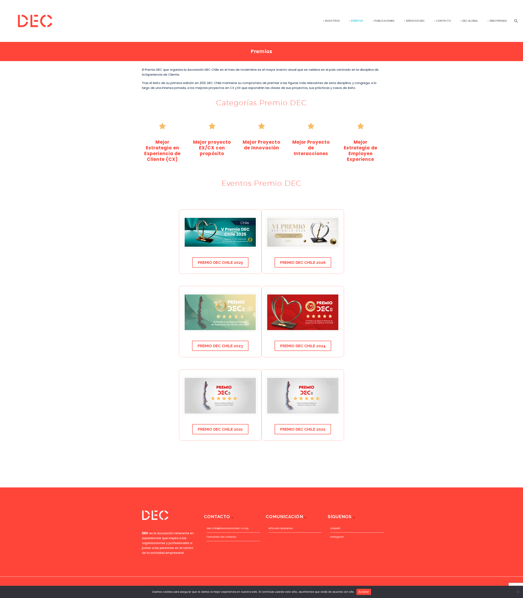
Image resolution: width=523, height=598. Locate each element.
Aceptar (364, 591)
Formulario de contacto (221, 537)
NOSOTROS (332, 20)
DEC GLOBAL (470, 20)
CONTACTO (443, 20)
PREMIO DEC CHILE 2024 (303, 346)
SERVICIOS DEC (415, 20)
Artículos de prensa (280, 528)
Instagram (337, 537)
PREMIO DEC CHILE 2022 (302, 429)
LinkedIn (335, 528)
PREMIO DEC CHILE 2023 (220, 346)
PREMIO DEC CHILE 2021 (220, 429)
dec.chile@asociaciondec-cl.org (227, 528)
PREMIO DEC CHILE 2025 (220, 262)
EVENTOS (357, 20)
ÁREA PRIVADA (498, 20)
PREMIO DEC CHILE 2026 (303, 262)
